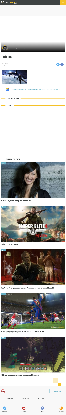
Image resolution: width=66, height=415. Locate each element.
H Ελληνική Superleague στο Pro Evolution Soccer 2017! (22, 331)
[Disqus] (33, 131)
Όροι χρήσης (40, 399)
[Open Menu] (63, 2)
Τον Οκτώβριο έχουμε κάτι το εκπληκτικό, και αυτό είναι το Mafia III (27, 287)
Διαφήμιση (10, 399)
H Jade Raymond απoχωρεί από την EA (16, 200)
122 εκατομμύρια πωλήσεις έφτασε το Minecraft (20, 375)
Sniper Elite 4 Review (9, 244)
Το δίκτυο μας (57, 391)
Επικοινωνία (25, 399)
